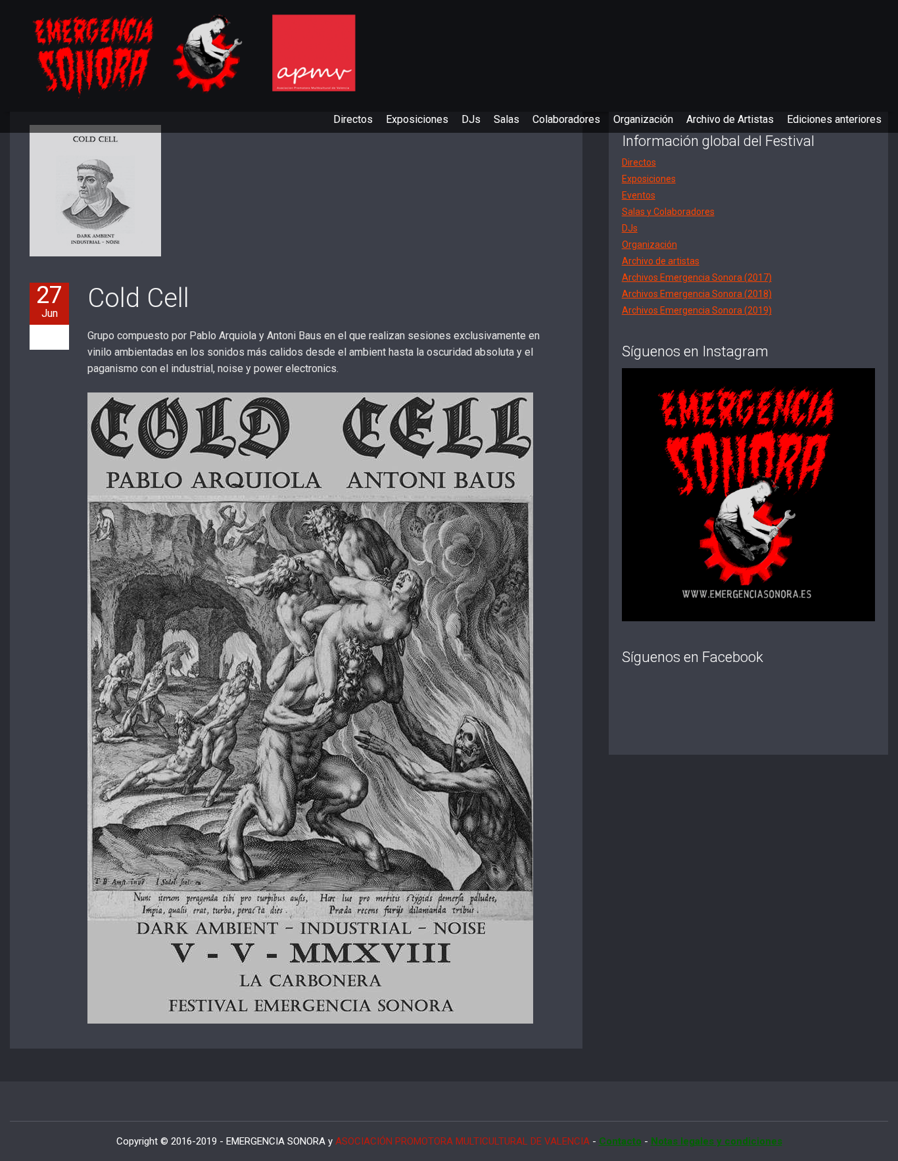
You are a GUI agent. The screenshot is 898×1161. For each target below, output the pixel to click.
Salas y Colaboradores (668, 211)
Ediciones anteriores (834, 119)
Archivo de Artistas (730, 119)
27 (49, 301)
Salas (506, 119)
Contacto (620, 1141)
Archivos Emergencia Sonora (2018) (697, 294)
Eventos (638, 195)
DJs (471, 119)
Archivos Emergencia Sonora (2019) (697, 310)
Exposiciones (417, 119)
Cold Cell (138, 298)
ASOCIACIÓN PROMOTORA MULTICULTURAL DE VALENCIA (462, 1141)
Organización (643, 119)
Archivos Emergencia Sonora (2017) (697, 277)
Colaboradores (566, 119)
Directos (353, 119)
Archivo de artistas (660, 261)
